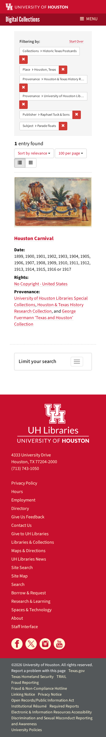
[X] (31, 643)
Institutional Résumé (29, 706)
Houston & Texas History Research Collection (48, 308)
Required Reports (64, 706)
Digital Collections (23, 19)
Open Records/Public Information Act (42, 700)
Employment (23, 500)
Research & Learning (30, 601)
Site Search (22, 567)
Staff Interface (24, 627)
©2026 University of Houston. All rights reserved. (52, 665)
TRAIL (61, 677)
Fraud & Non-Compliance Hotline (39, 688)
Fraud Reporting (25, 683)
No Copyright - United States (41, 284)
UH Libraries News (28, 559)
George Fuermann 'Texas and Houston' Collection (45, 317)
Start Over (76, 41)
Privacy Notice (50, 694)
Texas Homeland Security (32, 677)
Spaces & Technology (31, 610)
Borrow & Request (28, 593)
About (17, 618)
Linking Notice (23, 694)
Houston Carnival (33, 238)
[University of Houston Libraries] (53, 423)
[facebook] (17, 643)
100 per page (70, 153)
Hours (17, 492)
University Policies (26, 730)
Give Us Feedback (27, 517)
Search (18, 584)
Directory (20, 508)
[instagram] (45, 643)
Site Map (19, 576)
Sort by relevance (33, 153)
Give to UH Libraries (30, 534)
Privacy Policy (24, 483)
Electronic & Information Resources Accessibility (51, 712)
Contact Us (21, 525)
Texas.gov (76, 671)
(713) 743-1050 (25, 468)
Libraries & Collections (32, 542)
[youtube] (59, 643)
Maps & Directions (28, 551)
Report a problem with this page (38, 671)
